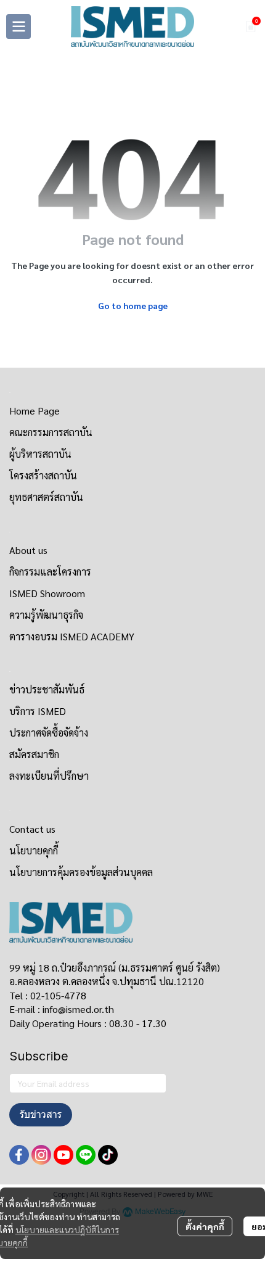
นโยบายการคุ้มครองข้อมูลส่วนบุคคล (81, 871)
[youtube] (63, 1155)
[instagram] (41, 1155)
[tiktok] (108, 1155)
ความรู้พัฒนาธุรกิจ (46, 614)
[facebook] (19, 1155)
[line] (86, 1155)
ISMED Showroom (47, 593)
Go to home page (133, 305)
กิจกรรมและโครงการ (50, 571)
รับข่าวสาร (41, 1114)
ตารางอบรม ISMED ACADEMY (71, 636)
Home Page (34, 410)
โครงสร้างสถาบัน (43, 475)
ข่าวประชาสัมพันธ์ (46, 689)
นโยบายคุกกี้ (33, 850)
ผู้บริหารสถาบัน (40, 453)
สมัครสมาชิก (34, 754)
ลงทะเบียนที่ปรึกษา (49, 775)
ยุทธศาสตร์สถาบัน (46, 496)
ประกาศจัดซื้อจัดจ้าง (48, 732)
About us (28, 549)
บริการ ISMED (37, 710)
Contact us (32, 828)
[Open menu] (18, 26)
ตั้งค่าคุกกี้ (205, 1226)
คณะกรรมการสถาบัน (50, 432)
